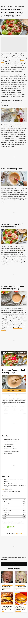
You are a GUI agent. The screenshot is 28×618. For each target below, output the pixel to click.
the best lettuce (19, 250)
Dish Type (9, 6)
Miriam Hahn (6, 15)
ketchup (10, 128)
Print (18, 395)
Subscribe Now (13, 564)
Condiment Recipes (19, 6)
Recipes (3, 6)
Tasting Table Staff (15, 15)
